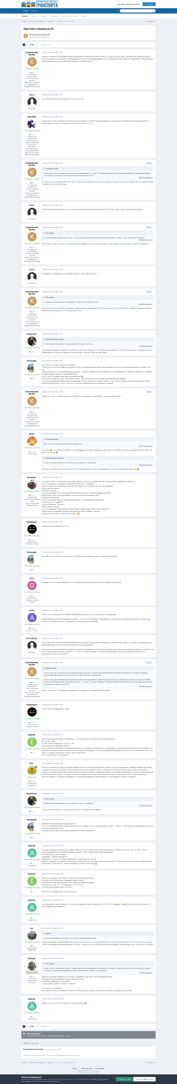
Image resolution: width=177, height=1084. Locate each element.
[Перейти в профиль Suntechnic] (32, 341)
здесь (81, 450)
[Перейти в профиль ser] (32, 935)
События (34, 16)
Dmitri (32, 434)
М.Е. (32, 763)
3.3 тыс (32, 628)
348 (32, 72)
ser (31, 928)
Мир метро (47, 37)
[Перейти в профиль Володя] (32, 965)
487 (32, 596)
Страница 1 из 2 (46, 44)
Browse (25, 11)
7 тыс (33, 352)
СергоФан (31, 117)
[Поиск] (153, 10)
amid (31, 610)
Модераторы (54, 16)
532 (32, 976)
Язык (74, 1068)
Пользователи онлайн (69, 16)
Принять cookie (125, 1079)
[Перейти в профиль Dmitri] (32, 441)
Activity (34, 11)
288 (32, 946)
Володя (31, 958)
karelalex (31, 477)
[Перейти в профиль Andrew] (32, 853)
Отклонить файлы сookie (144, 1079)
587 (32, 378)
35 (33, 863)
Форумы (25, 16)
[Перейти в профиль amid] (32, 617)
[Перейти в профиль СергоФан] (32, 124)
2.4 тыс (32, 134)
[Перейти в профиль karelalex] (32, 484)
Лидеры (83, 16)
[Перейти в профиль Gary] (32, 585)
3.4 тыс (32, 452)
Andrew (31, 846)
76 (33, 752)
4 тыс (33, 495)
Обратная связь (87, 1068)
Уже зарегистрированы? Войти (128, 4)
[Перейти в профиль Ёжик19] (32, 742)
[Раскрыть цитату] (45, 168)
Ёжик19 (31, 735)
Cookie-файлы (99, 1068)
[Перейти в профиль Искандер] (32, 368)
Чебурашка (31, 522)
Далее (32, 44)
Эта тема (145, 11)
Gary (31, 578)
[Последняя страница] (36, 44)
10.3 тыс (33, 540)
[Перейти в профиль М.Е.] (32, 770)
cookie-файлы (37, 1079)
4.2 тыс (32, 781)
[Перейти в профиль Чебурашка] (32, 529)
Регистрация (149, 4)
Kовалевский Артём (42, 35)
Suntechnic (32, 334)
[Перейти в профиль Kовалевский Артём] (25, 36)
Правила (44, 16)
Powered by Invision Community (88, 1073)
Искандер (31, 361)
